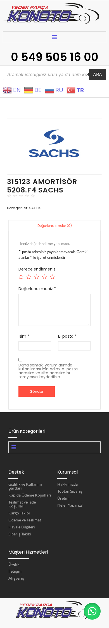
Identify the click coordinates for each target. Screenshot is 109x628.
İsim (23, 336)
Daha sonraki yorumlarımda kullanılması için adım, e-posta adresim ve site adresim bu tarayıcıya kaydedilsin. (48, 371)
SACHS (35, 208)
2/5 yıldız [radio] (28, 276)
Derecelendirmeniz (36, 269)
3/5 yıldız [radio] (36, 276)
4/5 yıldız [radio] (44, 276)
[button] (92, 611)
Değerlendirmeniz (37, 289)
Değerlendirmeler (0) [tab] (54, 225)
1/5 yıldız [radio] (20, 276)
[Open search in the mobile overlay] (54, 74)
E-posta (67, 336)
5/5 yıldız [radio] (52, 276)
